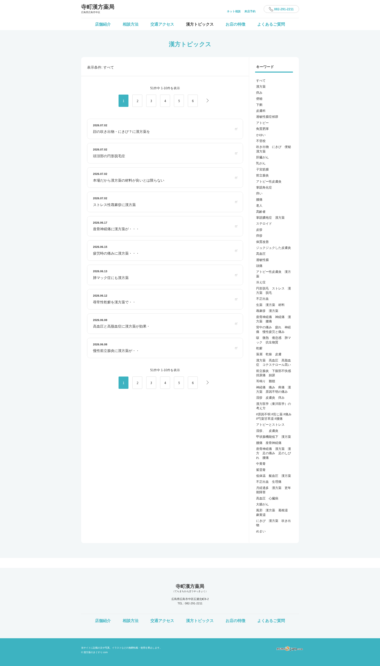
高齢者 (261, 211)
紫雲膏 (261, 469)
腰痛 (259, 199)
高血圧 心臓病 (267, 498)
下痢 (259, 104)
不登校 (261, 141)
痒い (259, 193)
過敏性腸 (262, 260)
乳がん (261, 163)
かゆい (261, 135)
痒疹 (259, 235)
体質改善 (262, 241)
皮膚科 (261, 110)
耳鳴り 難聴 (265, 381)
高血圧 (261, 253)
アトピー (262, 123)
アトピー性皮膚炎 (268, 181)
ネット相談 (234, 11)
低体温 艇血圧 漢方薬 (273, 475)
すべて (261, 80)
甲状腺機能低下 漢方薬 (273, 436)
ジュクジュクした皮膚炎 (273, 247)
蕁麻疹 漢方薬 (267, 310)
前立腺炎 (262, 175)
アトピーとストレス (270, 424)
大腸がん (262, 504)
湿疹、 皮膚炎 (267, 430)
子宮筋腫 (262, 169)
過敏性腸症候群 (267, 116)
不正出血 (262, 298)
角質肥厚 (262, 128)
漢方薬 (261, 86)
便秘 (259, 98)
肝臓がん (262, 157)
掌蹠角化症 (264, 187)
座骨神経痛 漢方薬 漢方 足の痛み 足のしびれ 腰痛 (273, 453)
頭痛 (259, 265)
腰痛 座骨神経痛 (268, 443)
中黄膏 (261, 463)
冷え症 (261, 282)
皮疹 (259, 229)
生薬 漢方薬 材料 (270, 305)
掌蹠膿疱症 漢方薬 (270, 217)
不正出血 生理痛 (268, 481)
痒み (259, 92)
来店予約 (250, 11)
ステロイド (264, 223)
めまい (261, 531)
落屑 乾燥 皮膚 (268, 354)
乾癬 (259, 348)
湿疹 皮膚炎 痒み (270, 397)
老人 (259, 205)
